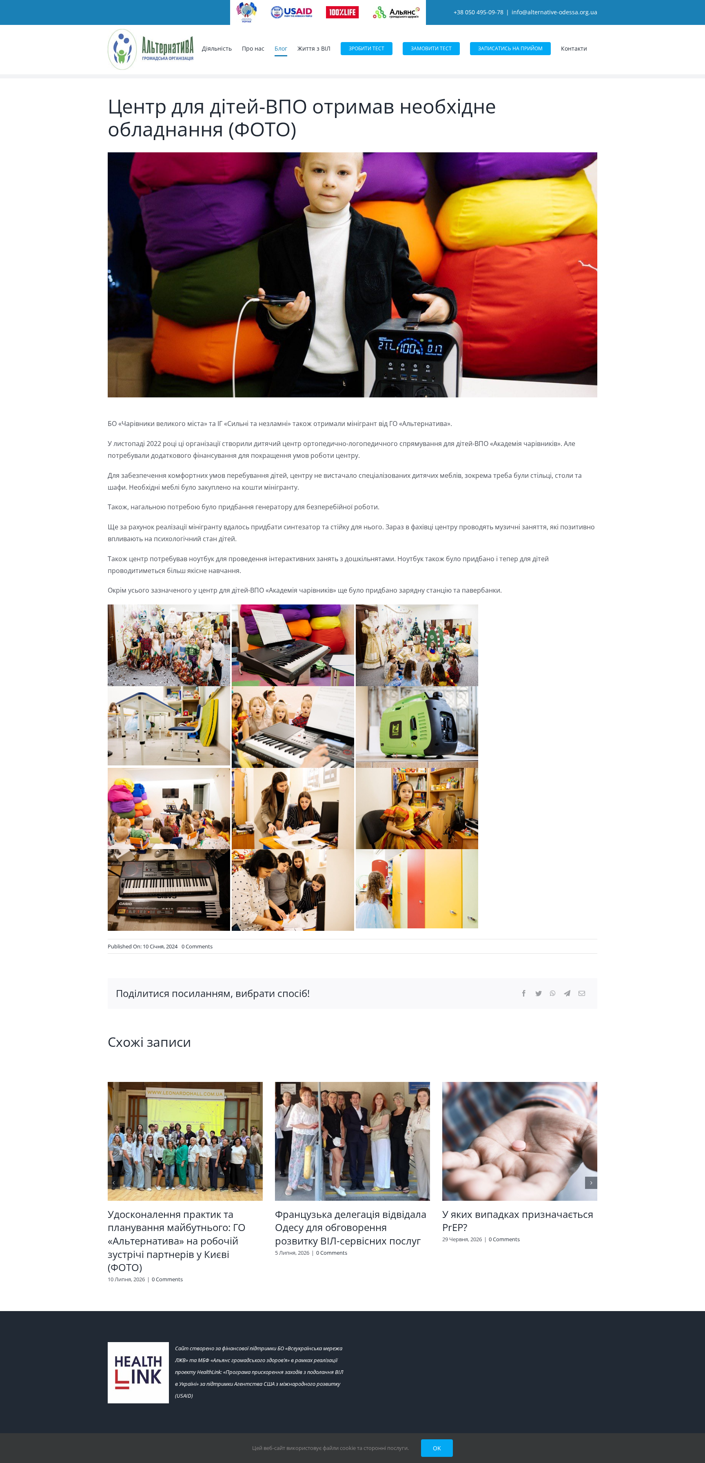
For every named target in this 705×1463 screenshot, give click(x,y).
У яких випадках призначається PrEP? (517, 1220)
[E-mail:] (581, 993)
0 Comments (197, 946)
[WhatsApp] (553, 993)
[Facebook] (524, 993)
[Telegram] (567, 993)
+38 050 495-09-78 (478, 12)
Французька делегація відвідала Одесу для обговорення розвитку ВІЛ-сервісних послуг (350, 1227)
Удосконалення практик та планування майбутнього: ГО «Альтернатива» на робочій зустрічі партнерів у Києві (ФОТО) (177, 1240)
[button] (114, 1183)
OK (437, 1448)
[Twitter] (538, 993)
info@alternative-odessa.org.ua (554, 12)
